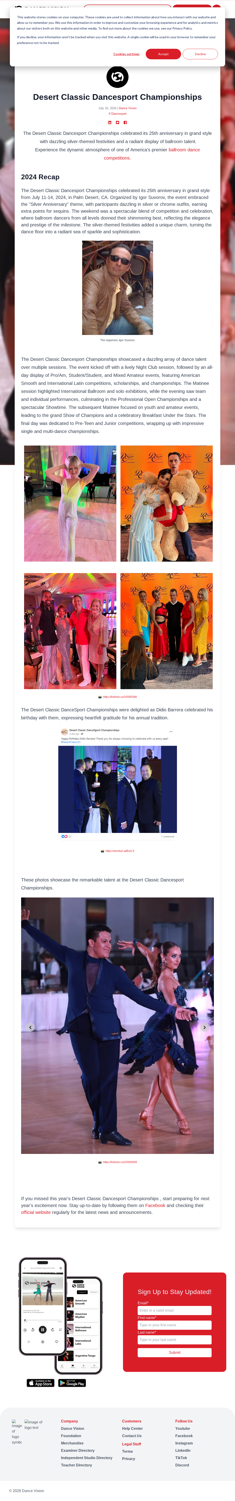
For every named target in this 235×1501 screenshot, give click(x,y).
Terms (127, 1451)
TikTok (181, 1458)
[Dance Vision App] (60, 1322)
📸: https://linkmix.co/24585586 (117, 697)
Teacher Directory (76, 1465)
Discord (182, 1465)
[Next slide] (204, 1027)
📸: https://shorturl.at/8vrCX (117, 851)
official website (36, 1212)
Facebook (155, 1205)
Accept (163, 54)
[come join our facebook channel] (193, 1491)
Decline (200, 54)
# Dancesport (117, 113)
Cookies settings (126, 54)
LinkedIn (182, 1450)
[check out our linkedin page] (210, 1491)
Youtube (182, 1428)
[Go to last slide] (30, 1027)
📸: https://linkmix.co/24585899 (117, 1162)
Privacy (128, 1459)
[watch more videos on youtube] (184, 1491)
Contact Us (132, 1436)
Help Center (132, 1428)
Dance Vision (128, 108)
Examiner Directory (78, 1450)
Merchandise (72, 1443)
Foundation (71, 1436)
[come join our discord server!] (224, 1491)
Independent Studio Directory (86, 1458)
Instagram (184, 1443)
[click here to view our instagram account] (202, 1491)
